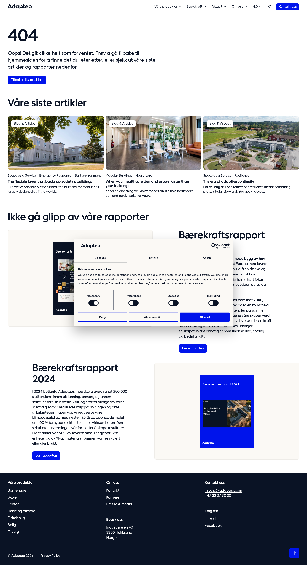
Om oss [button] (237, 6)
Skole (12, 497)
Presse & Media (119, 504)
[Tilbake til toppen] (294, 553)
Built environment (88, 175)
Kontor (13, 504)
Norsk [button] (255, 7)
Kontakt (112, 490)
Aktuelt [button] (217, 6)
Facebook (213, 526)
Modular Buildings (119, 175)
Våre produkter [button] (165, 6)
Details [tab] (153, 257)
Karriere (112, 497)
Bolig (12, 525)
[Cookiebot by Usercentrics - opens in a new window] (214, 246)
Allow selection (153, 317)
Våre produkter (21, 483)
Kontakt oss (288, 7)
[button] (270, 7)
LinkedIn (212, 519)
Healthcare (144, 175)
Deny (102, 317)
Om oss (112, 483)
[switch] (133, 303)
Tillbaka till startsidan (27, 80)
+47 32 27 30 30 (218, 496)
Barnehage (17, 490)
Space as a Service (22, 175)
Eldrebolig (16, 518)
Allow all (204, 317)
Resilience (242, 175)
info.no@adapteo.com (223, 490)
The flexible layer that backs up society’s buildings (50, 182)
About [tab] (207, 257)
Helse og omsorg (22, 511)
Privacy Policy (50, 556)
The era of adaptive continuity (228, 182)
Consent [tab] (100, 257)
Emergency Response (55, 175)
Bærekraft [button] (194, 6)
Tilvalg (13, 532)
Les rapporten (193, 348)
